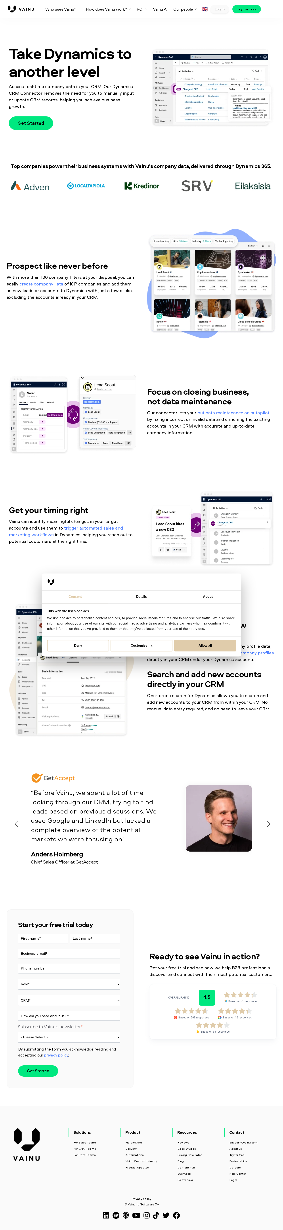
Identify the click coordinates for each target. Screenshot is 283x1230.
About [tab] (208, 596)
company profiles (255, 653)
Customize (139, 646)
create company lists (41, 284)
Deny (78, 646)
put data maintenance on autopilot (233, 413)
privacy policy (56, 1055)
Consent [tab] (75, 596)
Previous (15, 823)
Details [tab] (141, 596)
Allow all (205, 646)
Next (267, 823)
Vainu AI (160, 9)
